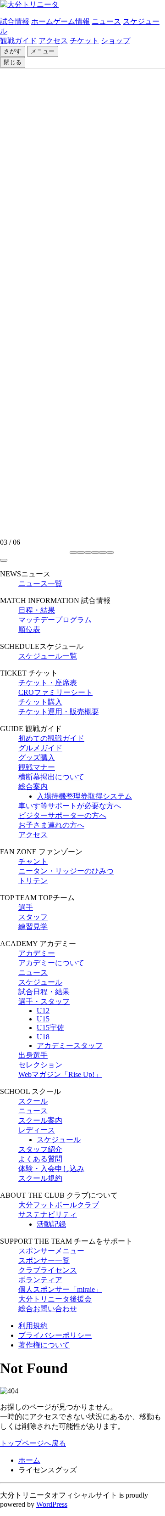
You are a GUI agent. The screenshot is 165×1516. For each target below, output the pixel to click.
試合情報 (14, 21)
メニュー (43, 51)
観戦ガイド (18, 41)
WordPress (51, 1504)
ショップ (115, 41)
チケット (84, 41)
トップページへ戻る (33, 1443)
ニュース (106, 21)
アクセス (53, 41)
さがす (13, 51)
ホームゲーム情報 (60, 21)
